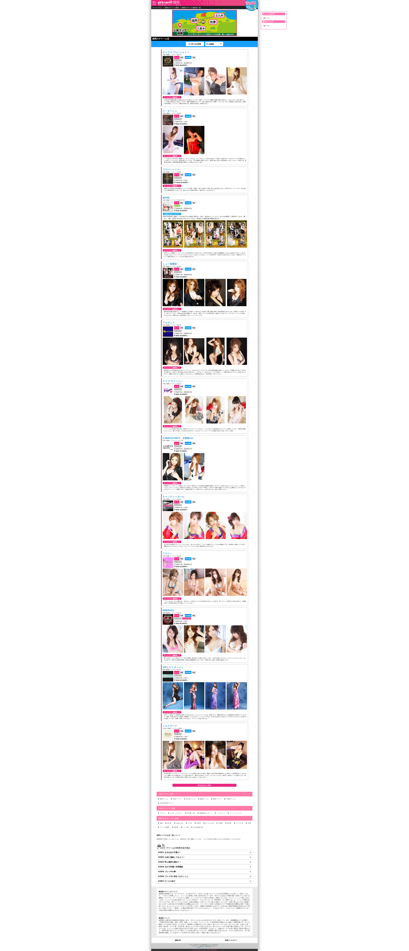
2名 (179, 203)
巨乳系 (199, 823)
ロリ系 (190, 823)
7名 (190, 203)
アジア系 (186, 827)
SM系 (249, 823)
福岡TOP (178, 940)
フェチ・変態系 (164, 827)
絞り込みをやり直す (204, 785)
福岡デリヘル (164, 799)
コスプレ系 (239, 823)
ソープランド (221, 813)
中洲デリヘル (177, 799)
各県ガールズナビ (231, 940)
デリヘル (162, 813)
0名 (179, 57)
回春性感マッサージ (205, 813)
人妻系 (220, 823)
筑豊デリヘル (217, 799)
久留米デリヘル (231, 799)
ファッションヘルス (236, 813)
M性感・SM (191, 813)
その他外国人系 (198, 827)
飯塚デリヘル (204, 799)
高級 (161, 823)
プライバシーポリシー (207, 947)
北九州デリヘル (190, 799)
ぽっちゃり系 (209, 823)
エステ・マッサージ (176, 813)
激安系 (176, 827)
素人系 (169, 823)
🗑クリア (266, 18)
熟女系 (229, 823)
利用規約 (199, 947)
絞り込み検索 (196, 44)
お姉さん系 (179, 823)
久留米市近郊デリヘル (167, 803)
